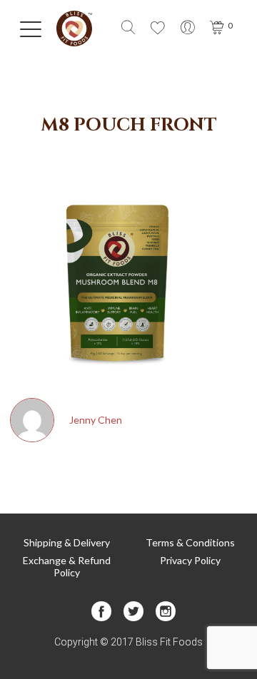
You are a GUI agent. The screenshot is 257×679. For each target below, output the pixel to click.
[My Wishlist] (157, 29)
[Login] (187, 29)
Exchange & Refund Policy (67, 566)
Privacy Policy (190, 560)
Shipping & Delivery (67, 542)
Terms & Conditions (190, 542)
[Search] (128, 29)
